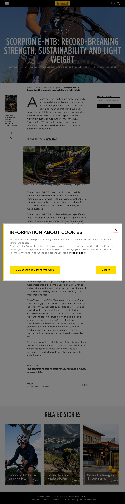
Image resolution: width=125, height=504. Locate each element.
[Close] (115, 229)
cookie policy (78, 253)
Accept (106, 270)
